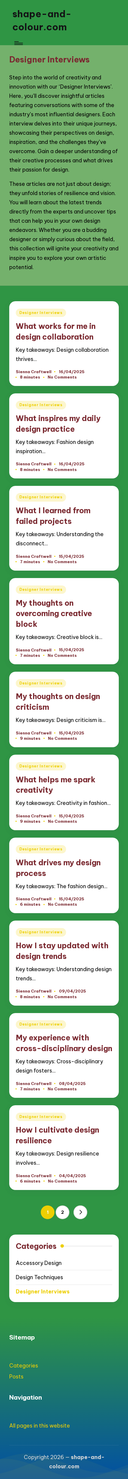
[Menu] (18, 43)
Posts (16, 1376)
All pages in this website (39, 1425)
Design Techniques (39, 1277)
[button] (80, 1212)
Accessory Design (39, 1263)
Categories (23, 1365)
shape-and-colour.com (41, 20)
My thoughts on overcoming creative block (54, 613)
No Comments (62, 377)
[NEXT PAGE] (80, 1212)
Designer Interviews (41, 312)
